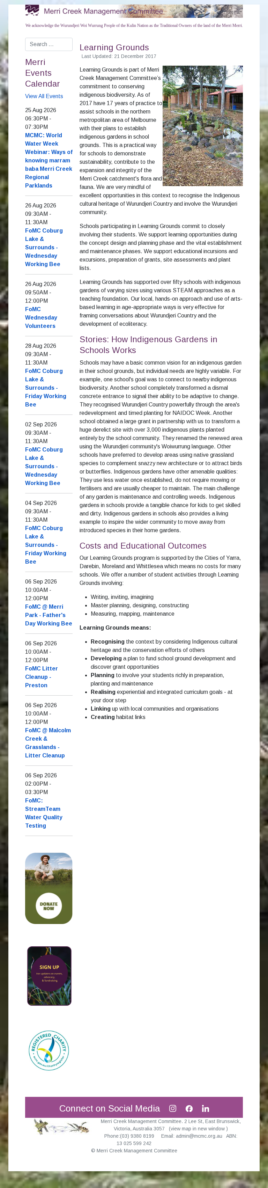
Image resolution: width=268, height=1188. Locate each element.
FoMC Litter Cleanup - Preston (41, 677)
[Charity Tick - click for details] (49, 1050)
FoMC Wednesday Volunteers (41, 317)
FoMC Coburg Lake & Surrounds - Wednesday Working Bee (44, 247)
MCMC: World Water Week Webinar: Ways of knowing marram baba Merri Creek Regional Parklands (49, 160)
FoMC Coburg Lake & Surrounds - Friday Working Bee (45, 388)
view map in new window (198, 1128)
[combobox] (49, 44)
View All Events (44, 96)
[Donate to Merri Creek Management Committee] (49, 888)
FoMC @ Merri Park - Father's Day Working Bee (48, 615)
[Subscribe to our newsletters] (49, 975)
